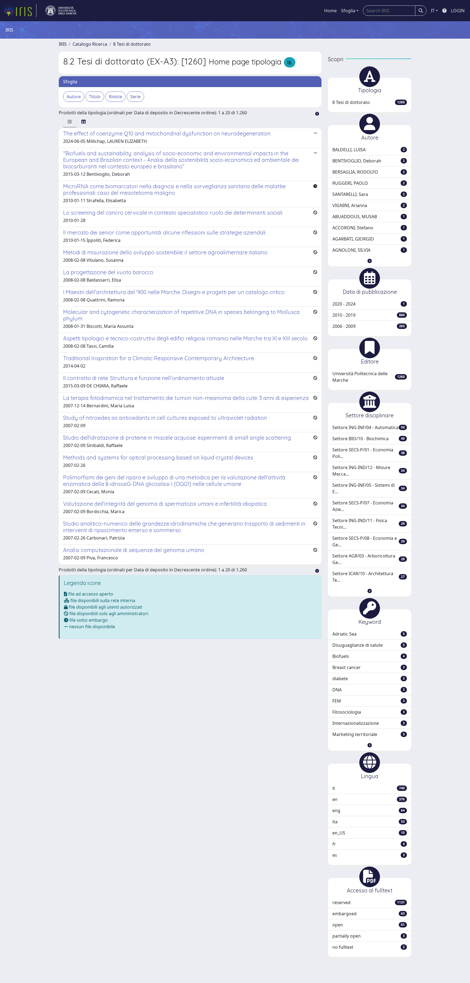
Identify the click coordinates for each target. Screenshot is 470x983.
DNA (368, 690)
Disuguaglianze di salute (368, 645)
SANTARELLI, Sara (368, 194)
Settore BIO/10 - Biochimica (368, 439)
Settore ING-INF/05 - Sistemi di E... (368, 488)
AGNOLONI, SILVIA (368, 250)
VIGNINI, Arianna (368, 205)
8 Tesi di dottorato (132, 44)
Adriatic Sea (368, 634)
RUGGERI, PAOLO (368, 183)
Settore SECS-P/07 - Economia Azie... (368, 506)
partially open (368, 936)
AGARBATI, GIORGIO (368, 239)
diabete (368, 679)
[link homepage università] (61, 10)
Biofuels (368, 656)
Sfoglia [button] (348, 11)
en (368, 799)
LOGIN (458, 11)
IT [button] (433, 11)
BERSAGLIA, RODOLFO (368, 172)
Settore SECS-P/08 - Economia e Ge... (368, 541)
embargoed (368, 914)
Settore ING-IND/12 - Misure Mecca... (368, 470)
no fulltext (368, 947)
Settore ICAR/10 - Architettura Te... (368, 577)
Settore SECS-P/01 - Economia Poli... (368, 453)
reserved (368, 902)
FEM (368, 701)
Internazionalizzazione (368, 723)
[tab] (70, 121)
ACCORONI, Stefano (368, 228)
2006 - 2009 (368, 326)
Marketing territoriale (368, 734)
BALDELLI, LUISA (368, 150)
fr (368, 844)
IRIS (63, 44)
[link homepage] (19, 10)
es (368, 855)
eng (368, 810)
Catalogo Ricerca (90, 44)
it (368, 788)
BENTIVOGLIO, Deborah (368, 161)
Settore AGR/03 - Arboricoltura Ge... (368, 559)
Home (330, 11)
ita (368, 822)
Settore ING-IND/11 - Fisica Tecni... (368, 523)
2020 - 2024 (368, 304)
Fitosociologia (368, 712)
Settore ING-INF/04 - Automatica (368, 427)
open (368, 925)
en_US (368, 833)
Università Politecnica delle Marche (368, 377)
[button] (369, 261)
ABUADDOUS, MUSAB (368, 217)
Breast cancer (368, 667)
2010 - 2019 (368, 315)
